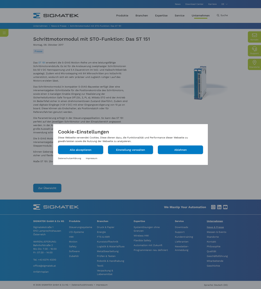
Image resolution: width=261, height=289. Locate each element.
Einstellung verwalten (130, 149)
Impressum (91, 158)
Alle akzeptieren (80, 149)
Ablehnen (180, 149)
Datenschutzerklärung (69, 158)
